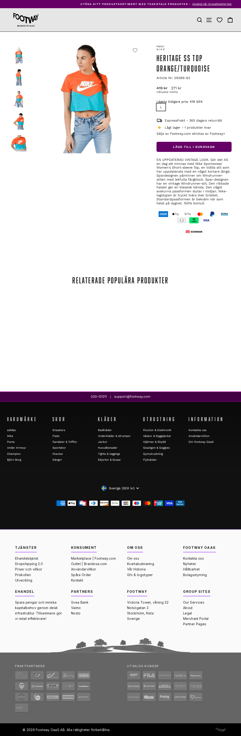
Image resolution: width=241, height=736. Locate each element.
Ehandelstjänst (26, 558)
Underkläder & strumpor (114, 436)
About (188, 608)
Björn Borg (14, 459)
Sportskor (59, 447)
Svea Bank (79, 602)
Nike (161, 49)
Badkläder (105, 430)
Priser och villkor (28, 569)
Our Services (193, 602)
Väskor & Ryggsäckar (157, 436)
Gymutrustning (153, 453)
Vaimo (76, 608)
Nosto (76, 613)
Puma (11, 441)
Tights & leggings (109, 453)
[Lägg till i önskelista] (135, 50)
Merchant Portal (196, 619)
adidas (11, 430)
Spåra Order (81, 575)
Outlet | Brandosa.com (89, 564)
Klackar (57, 453)
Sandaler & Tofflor (64, 441)
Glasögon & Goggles (156, 447)
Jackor (102, 441)
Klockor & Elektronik (157, 430)
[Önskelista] (219, 20)
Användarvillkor (199, 436)
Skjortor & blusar (109, 459)
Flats (55, 436)
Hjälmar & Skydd (154, 441)
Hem (160, 46)
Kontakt (77, 580)
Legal (187, 613)
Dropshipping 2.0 (29, 564)
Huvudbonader (107, 447)
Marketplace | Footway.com (93, 558)
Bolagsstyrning (195, 575)
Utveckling (23, 580)
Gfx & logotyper (140, 575)
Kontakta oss (197, 430)
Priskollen (23, 575)
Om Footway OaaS (201, 441)
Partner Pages (194, 624)
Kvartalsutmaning (140, 564)
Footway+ (217, 133)
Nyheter (189, 564)
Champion (13, 453)
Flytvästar (150, 459)
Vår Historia (136, 569)
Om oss (133, 558)
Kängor (57, 459)
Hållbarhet (191, 569)
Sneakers (58, 430)
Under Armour (16, 447)
